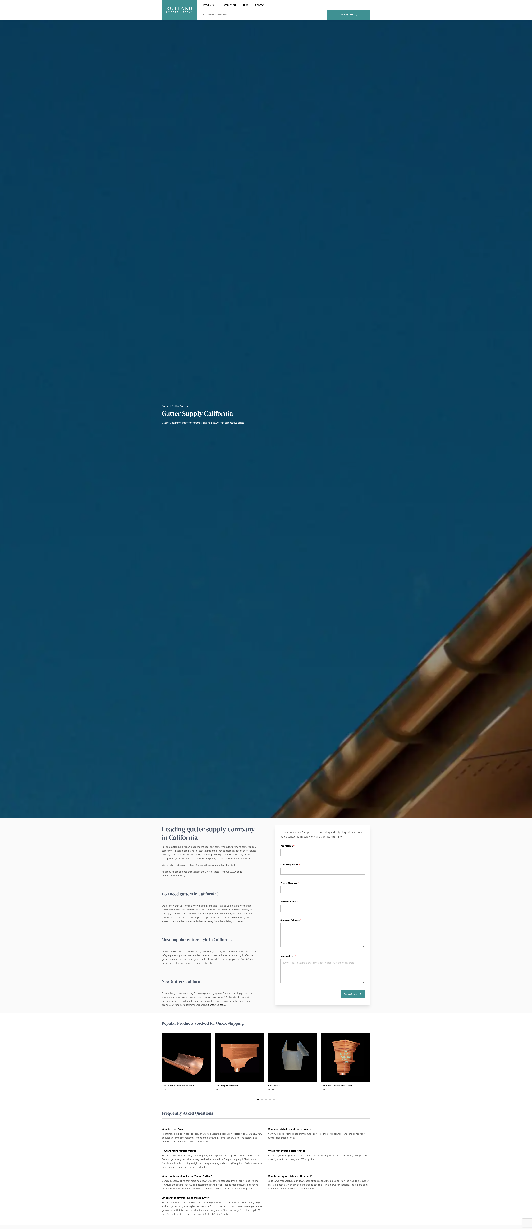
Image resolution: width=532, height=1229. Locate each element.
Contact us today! (217, 1004)
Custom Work (228, 5)
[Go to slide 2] (262, 1099)
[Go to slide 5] (274, 1099)
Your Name (287, 845)
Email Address (289, 901)
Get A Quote (346, 14)
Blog (246, 5)
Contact (259, 5)
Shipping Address (290, 920)
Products (208, 5)
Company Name (290, 864)
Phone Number (289, 882)
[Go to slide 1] (258, 1099)
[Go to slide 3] (266, 1099)
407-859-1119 (334, 836)
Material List (288, 956)
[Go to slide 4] (270, 1099)
